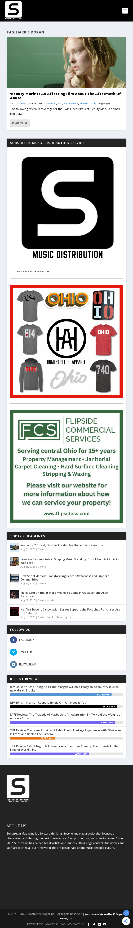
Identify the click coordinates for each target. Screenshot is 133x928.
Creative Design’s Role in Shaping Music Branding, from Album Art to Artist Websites (70, 561)
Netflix (51, 617)
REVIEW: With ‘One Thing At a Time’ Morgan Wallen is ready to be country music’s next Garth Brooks (64, 688)
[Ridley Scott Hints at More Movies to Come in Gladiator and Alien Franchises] (14, 594)
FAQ (63, 924)
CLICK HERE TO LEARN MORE (32, 271)
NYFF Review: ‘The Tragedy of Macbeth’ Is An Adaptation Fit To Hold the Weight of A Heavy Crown (66, 716)
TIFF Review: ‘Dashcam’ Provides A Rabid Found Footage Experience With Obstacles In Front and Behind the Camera (65, 732)
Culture (42, 549)
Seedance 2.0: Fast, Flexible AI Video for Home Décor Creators (61, 545)
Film (60, 103)
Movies (51, 600)
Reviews (84, 103)
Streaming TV (63, 617)
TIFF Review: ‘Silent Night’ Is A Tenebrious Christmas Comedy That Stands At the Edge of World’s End (64, 748)
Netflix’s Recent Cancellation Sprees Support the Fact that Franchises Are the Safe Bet (70, 611)
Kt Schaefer (19, 103)
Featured (51, 103)
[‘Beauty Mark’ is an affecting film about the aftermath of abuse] (66, 62)
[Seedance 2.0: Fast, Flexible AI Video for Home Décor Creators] (14, 547)
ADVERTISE (51, 924)
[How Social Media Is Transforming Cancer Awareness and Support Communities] (14, 578)
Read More (20, 123)
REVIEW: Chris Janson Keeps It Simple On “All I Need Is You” (48, 702)
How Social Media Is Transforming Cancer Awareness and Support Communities (64, 578)
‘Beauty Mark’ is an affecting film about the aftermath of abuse (65, 95)
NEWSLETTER (35, 924)
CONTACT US (76, 924)
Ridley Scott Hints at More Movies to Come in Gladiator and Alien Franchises (64, 594)
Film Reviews (71, 103)
